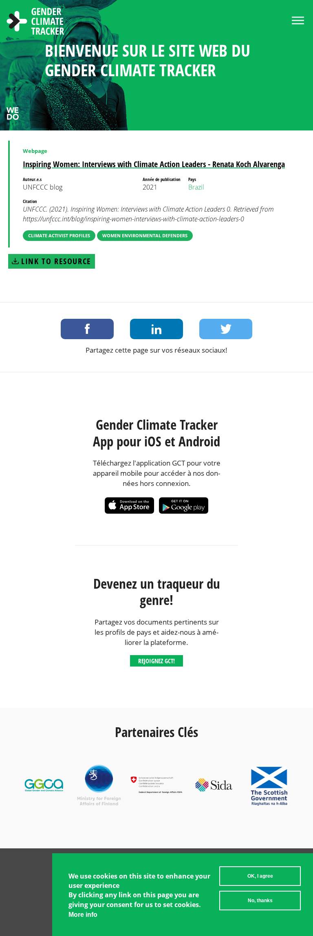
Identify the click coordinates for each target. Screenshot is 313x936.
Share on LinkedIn (156, 329)
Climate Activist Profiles (59, 235)
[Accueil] (35, 22)
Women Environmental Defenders (144, 235)
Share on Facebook (87, 329)
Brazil (196, 187)
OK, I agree (260, 876)
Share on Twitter (225, 329)
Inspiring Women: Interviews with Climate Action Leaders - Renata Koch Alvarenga (154, 164)
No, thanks (260, 900)
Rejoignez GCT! (156, 661)
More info (82, 914)
